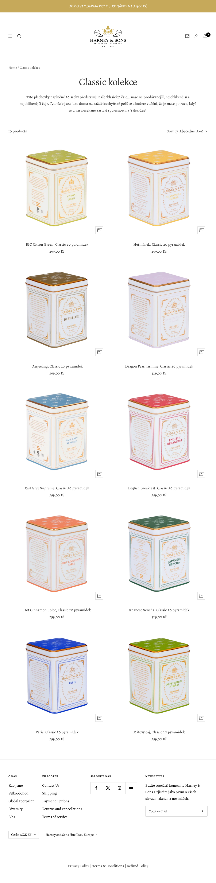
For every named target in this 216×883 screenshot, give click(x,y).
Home (12, 67)
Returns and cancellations (62, 808)
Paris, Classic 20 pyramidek (57, 732)
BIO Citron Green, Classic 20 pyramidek (57, 244)
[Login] (196, 36)
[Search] (19, 36)
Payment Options (55, 801)
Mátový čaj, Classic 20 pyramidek (159, 732)
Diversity (15, 808)
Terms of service (55, 816)
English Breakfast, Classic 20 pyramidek (159, 488)
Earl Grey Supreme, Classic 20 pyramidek (57, 488)
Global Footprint (21, 801)
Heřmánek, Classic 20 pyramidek (159, 244)
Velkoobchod (18, 793)
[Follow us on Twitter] (108, 788)
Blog (11, 816)
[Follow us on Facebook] (96, 788)
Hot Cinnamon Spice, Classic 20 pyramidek (57, 609)
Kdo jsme (15, 785)
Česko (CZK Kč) (21, 834)
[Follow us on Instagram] (119, 788)
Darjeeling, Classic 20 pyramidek (57, 366)
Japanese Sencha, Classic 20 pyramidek (159, 609)
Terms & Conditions (108, 865)
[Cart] (205, 36)
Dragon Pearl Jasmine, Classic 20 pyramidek (159, 366)
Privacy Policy (78, 865)
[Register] (201, 811)
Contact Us (50, 785)
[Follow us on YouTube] (131, 788)
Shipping (49, 793)
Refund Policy (137, 865)
